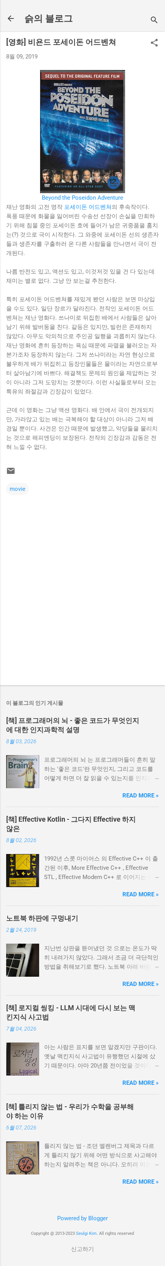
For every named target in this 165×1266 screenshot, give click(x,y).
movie (17, 488)
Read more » (140, 795)
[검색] (154, 21)
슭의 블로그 (49, 18)
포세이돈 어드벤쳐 (88, 206)
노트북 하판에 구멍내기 (42, 918)
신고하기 (82, 1249)
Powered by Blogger (82, 1218)
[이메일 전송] (10, 473)
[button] (154, 43)
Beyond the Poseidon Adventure (82, 197)
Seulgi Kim (86, 1233)
